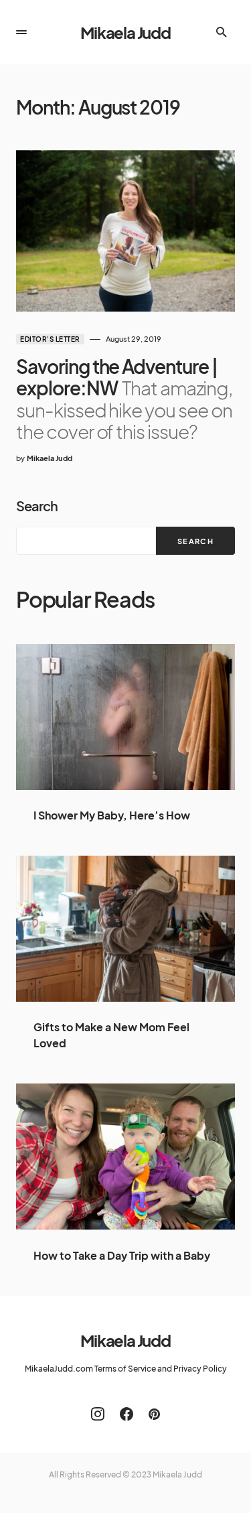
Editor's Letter (50, 339)
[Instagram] (97, 1414)
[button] (21, 32)
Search (37, 505)
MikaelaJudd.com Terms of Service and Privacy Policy (126, 1369)
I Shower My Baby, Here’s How (111, 815)
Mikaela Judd (125, 32)
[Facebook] (126, 1414)
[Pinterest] (154, 1414)
